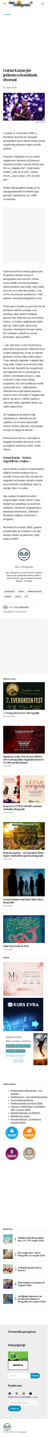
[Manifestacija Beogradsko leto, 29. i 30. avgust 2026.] (8, 1239)
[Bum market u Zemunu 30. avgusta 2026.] (8, 1284)
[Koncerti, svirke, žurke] (12, 1153)
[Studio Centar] (18, 1356)
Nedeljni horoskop (20, 1116)
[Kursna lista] (23, 978)
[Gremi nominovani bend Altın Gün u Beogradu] (24, 882)
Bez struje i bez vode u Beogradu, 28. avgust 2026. (31, 1254)
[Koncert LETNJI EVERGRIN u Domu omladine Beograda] (24, 789)
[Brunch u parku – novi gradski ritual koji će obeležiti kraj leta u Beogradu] (24, 836)
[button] (4, 3)
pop (26, 596)
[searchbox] (19, 1375)
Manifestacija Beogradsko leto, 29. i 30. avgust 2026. (31, 1239)
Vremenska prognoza (22, 1100)
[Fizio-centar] (25, 1049)
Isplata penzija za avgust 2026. (27, 1103)
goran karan (9, 591)
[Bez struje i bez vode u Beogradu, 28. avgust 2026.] (8, 1254)
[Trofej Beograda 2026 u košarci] (8, 1269)
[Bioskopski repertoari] (12, 1132)
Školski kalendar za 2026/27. (25, 1113)
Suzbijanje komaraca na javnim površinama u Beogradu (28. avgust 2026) (32, 1298)
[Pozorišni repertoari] (29, 1132)
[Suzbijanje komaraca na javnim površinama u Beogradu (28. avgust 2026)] (8, 1299)
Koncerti (7, 14)
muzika (18, 596)
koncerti (8, 596)
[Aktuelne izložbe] (29, 1153)
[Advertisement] (24, 42)
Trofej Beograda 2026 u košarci (29, 1269)
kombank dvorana (34, 591)
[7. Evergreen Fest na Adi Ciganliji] (24, 696)
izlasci (21, 591)
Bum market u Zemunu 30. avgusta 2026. (31, 1284)
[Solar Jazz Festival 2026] (24, 929)
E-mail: (35, 1397)
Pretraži (35, 1376)
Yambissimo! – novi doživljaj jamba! (29, 1097)
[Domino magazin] (18, 1365)
